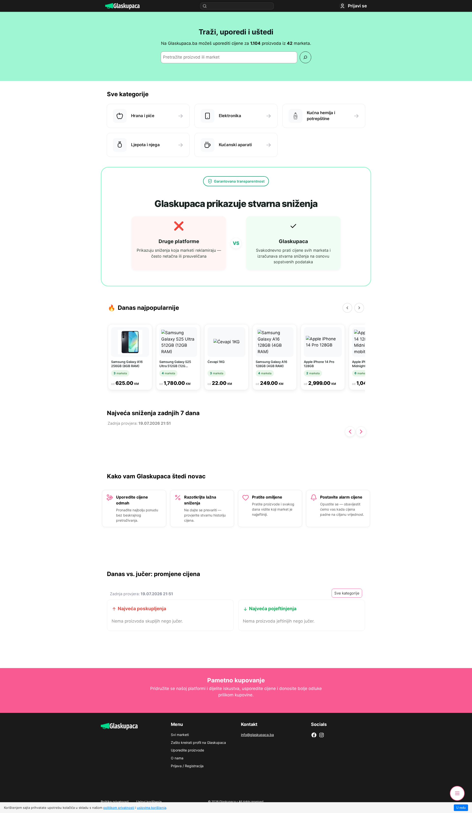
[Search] (305, 57)
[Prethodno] (350, 431)
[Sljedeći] (359, 308)
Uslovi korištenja (149, 802)
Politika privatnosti (115, 802)
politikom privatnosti (118, 808)
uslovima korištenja (151, 808)
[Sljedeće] (361, 431)
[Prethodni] (347, 308)
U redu (461, 808)
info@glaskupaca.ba (257, 735)
